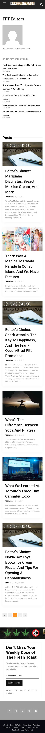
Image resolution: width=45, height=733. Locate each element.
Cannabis (6, 71)
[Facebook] (9, 711)
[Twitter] (29, 711)
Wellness (6, 117)
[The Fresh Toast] (22, 3)
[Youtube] (35, 711)
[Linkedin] (22, 711)
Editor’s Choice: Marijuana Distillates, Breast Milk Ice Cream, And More (21, 181)
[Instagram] (15, 711)
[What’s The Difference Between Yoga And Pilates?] (22, 403)
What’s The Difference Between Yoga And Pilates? (21, 425)
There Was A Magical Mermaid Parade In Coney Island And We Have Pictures (22, 266)
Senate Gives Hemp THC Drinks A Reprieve (21, 105)
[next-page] (25, 615)
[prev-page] (4, 615)
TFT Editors (9, 197)
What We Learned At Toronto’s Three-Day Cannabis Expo (22, 491)
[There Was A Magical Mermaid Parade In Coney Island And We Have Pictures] (22, 239)
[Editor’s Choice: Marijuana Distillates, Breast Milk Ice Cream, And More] (22, 154)
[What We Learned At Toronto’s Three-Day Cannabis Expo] (22, 469)
